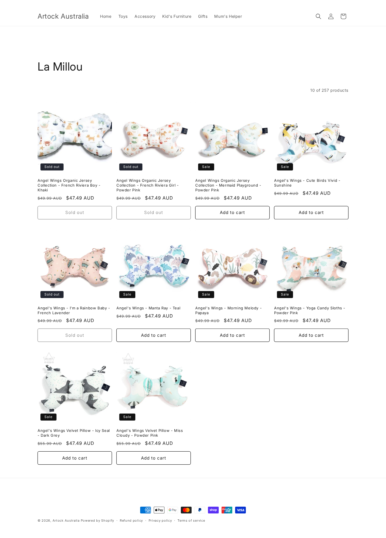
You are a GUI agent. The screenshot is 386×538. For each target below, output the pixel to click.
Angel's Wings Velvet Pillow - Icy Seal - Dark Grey (74, 433)
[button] (318, 16)
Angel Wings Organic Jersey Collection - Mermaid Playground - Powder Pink (228, 185)
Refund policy (131, 520)
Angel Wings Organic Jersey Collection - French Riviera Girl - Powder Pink (147, 185)
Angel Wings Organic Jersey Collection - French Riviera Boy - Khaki (69, 185)
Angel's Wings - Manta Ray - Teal (148, 308)
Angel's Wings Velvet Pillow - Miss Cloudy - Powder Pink (149, 433)
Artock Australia (66, 520)
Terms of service (191, 520)
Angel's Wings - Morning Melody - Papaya (228, 310)
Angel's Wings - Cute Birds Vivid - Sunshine (307, 182)
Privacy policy (160, 520)
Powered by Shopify (97, 520)
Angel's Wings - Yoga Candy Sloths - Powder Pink (309, 310)
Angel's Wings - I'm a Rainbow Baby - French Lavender (74, 310)
